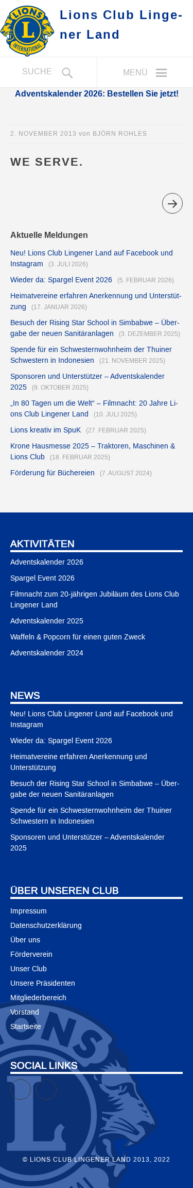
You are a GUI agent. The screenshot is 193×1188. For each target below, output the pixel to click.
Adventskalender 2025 (46, 621)
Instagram (56, 1084)
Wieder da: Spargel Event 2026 (61, 280)
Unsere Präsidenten (42, 983)
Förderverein (31, 954)
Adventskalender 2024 (46, 653)
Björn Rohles (120, 134)
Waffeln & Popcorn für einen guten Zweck (77, 637)
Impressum (28, 911)
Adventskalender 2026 (46, 562)
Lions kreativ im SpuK (45, 430)
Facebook (30, 1084)
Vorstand (24, 1012)
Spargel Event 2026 (42, 578)
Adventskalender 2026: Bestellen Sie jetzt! (97, 93)
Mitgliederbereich (38, 998)
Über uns (25, 940)
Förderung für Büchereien (52, 473)
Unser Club (28, 969)
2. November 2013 (43, 134)
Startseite (25, 1027)
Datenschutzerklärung (46, 925)
